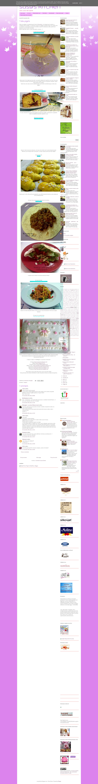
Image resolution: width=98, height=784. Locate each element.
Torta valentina (62, 334)
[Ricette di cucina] (64, 480)
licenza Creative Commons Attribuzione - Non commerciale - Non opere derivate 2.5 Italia (69, 772)
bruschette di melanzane (74, 292)
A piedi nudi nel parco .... (67, 420)
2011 (63, 347)
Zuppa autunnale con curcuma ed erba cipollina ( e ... (68, 365)
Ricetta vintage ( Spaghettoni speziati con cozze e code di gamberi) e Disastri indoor (71, 171)
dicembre (65, 349)
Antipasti (61, 290)
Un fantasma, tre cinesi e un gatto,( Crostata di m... (67, 373)
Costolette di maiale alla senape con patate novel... (68, 368)
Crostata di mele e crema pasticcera (71, 304)
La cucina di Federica (66, 440)
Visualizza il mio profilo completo (66, 235)
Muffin (66, 311)
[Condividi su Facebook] (41, 380)
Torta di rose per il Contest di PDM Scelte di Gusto (71, 21)
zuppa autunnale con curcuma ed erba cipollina (67, 335)
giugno (64, 382)
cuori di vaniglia (62, 307)
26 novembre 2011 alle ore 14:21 (28, 429)
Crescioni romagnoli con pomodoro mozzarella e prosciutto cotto (70, 54)
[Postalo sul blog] (39, 380)
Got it (80, 3)
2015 (63, 342)
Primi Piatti (45, 13)
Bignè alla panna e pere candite (71, 291)
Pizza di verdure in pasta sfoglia (69, 316)
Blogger (59, 781)
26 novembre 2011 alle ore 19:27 (28, 436)
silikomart (73, 322)
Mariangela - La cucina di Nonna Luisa (30, 405)
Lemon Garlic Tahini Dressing (67, 432)
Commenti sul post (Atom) (41, 460)
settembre (65, 377)
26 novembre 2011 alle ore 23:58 (28, 443)
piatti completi (73, 313)
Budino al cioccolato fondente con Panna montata (71, 155)
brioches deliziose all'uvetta (64, 292)
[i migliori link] (66, 592)
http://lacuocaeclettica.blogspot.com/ (41, 366)
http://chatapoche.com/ (40, 363)
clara (23, 388)
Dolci (72, 307)
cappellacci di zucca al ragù (69, 295)
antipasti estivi (67, 290)
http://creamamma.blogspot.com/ (40, 361)
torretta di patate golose (70, 328)
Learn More (75, 3)
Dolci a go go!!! (65, 459)
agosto (64, 379)
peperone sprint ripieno (65, 313)
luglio (64, 381)
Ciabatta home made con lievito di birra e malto (68, 297)
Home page (23, 13)
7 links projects (65, 357)
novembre (65, 350)
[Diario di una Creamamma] (69, 264)
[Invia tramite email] (37, 380)
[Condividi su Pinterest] (43, 380)
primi (77, 318)
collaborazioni (71, 299)
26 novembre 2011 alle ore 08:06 (28, 395)
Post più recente (23, 457)
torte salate (68, 334)
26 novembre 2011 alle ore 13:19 (28, 413)
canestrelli (61, 295)
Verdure (67, 13)
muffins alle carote (71, 311)
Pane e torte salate (59, 13)
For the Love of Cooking (67, 431)
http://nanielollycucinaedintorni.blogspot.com (42, 365)
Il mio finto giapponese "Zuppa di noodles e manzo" (72, 78)
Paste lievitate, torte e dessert (26, 15)
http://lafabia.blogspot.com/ (42, 364)
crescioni (73, 303)
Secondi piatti (51, 13)
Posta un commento (25, 452)
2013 (63, 344)
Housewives (40, 24)
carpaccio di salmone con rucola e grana (71, 296)
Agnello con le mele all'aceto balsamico (71, 289)
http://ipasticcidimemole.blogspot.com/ (41, 368)
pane (78, 312)
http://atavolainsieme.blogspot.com (41, 369)
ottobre (64, 375)
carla (23, 415)
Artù (23, 446)
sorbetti (77, 322)
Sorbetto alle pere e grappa (66, 323)
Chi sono (29, 13)
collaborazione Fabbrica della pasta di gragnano (68, 298)
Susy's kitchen (40, 7)
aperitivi (72, 290)
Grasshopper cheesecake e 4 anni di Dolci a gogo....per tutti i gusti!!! (72, 462)
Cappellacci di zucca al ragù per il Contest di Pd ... (68, 360)
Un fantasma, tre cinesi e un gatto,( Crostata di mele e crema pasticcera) (72, 45)
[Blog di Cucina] (67, 638)
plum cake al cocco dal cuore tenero (69, 318)
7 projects (25, 382)
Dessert (67, 307)
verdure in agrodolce (74, 334)
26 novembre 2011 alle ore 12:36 (28, 402)
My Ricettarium (25, 398)
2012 (63, 345)
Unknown (24, 439)
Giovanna (24, 432)
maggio (64, 384)
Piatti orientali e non (36, 13)
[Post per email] (35, 380)
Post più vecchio (54, 457)
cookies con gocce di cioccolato (72, 301)
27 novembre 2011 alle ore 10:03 (28, 449)
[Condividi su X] (40, 380)
